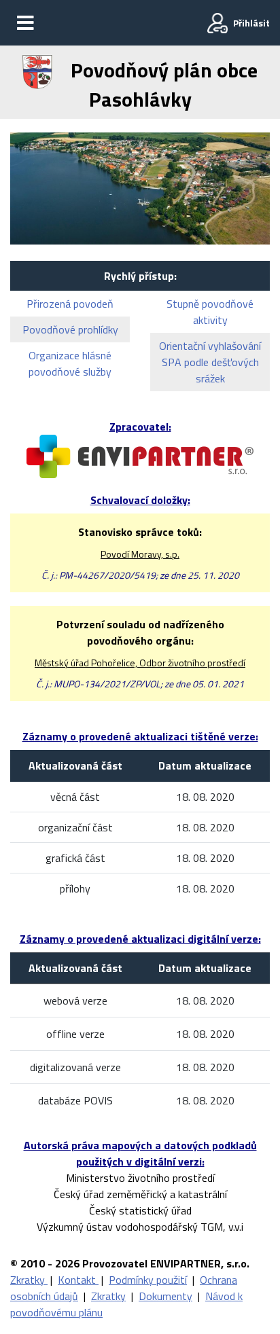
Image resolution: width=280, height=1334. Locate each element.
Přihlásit (251, 23)
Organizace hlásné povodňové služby (70, 363)
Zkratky (29, 1280)
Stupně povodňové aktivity (210, 311)
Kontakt (78, 1280)
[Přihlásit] (217, 23)
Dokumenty (165, 1296)
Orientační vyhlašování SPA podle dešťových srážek (210, 362)
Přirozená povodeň (70, 303)
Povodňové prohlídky (70, 329)
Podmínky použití (148, 1280)
